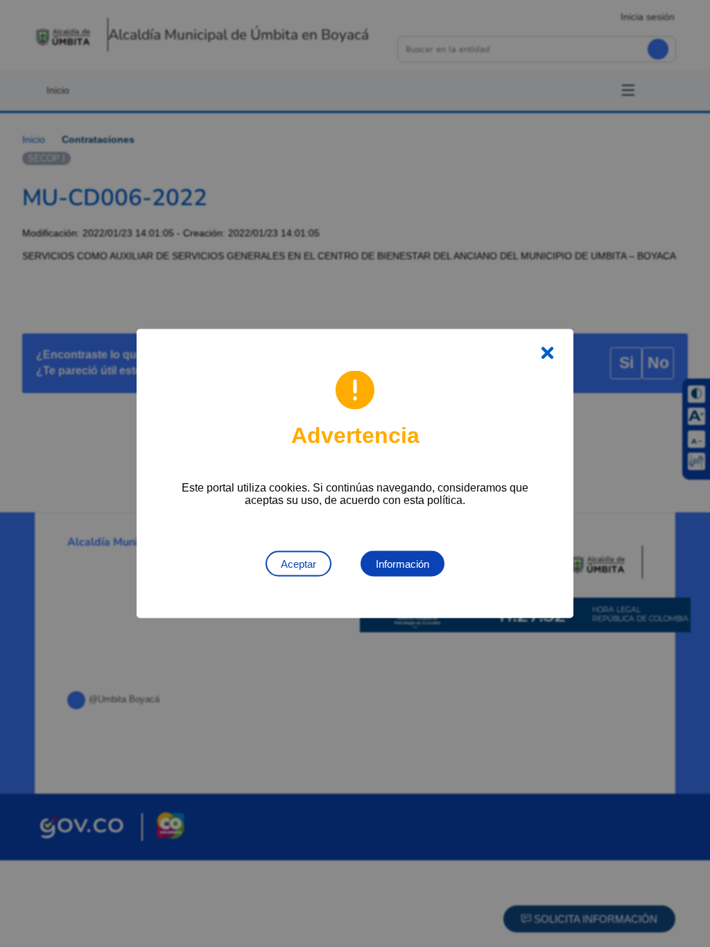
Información (402, 564)
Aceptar (298, 564)
